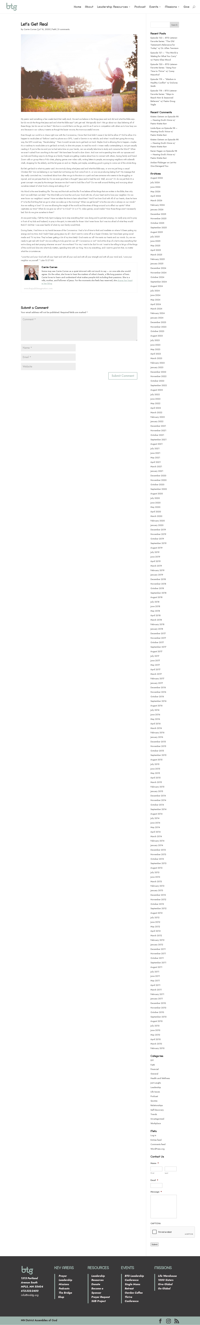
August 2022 (157, 389)
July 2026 (155, 182)
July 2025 (155, 236)
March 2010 (156, 1043)
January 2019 (157, 574)
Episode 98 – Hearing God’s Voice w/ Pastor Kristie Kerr (164, 120)
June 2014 (155, 822)
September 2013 (158, 863)
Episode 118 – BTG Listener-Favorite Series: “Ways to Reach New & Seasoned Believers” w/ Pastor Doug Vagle (164, 97)
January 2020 (157, 525)
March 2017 (156, 674)
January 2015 (157, 791)
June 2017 (155, 660)
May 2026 (155, 191)
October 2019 (157, 538)
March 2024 (156, 308)
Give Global (165, 1284)
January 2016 (157, 737)
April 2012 (156, 931)
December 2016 (158, 687)
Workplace (156, 1123)
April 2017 (155, 669)
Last (166, 1173)
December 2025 (158, 214)
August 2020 (157, 493)
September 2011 (158, 962)
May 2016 (155, 719)
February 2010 (157, 1048)
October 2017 (157, 642)
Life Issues (155, 1091)
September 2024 (159, 281)
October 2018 (157, 588)
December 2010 (158, 1003)
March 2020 (156, 516)
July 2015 (155, 764)
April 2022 (156, 407)
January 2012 (157, 944)
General (154, 1073)
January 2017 (157, 683)
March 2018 (156, 619)
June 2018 (155, 606)
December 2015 (158, 741)
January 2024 (157, 317)
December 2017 (158, 633)
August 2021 (157, 443)
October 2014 (157, 804)
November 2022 (158, 376)
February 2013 (157, 885)
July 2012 (155, 917)
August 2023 (157, 335)
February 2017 (157, 678)
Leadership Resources (112, 7)
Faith (54, 29)
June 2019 (155, 556)
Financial (155, 1069)
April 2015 (155, 777)
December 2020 (158, 475)
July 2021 (155, 448)
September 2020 (159, 489)
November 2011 (158, 953)
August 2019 (157, 547)
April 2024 (156, 304)
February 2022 (158, 417)
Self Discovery (157, 1109)
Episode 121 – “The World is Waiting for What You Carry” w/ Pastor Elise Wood (164, 56)
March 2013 (156, 881)
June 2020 (155, 502)
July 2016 (155, 710)
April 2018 (155, 615)
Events (153, 7)
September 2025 (159, 227)
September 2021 (158, 439)
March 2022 (156, 412)
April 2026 (156, 195)
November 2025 (158, 218)
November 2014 (158, 800)
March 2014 (156, 836)
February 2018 (157, 624)
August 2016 (157, 705)
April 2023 (156, 353)
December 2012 (158, 894)
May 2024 (155, 299)
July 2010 (155, 1025)
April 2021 (156, 462)
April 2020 (156, 511)
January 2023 (157, 367)
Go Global (164, 1288)
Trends (154, 1114)
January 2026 (157, 209)
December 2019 (158, 529)
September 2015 (158, 755)
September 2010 (158, 1016)
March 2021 (156, 466)
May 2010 (155, 1034)
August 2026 (157, 177)
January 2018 (157, 628)
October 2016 (157, 696)
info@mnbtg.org (30, 1295)
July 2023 (155, 340)
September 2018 (158, 592)
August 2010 (157, 1021)
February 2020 (158, 520)
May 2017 (155, 664)
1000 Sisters (165, 1280)
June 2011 (155, 976)
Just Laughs (156, 1082)
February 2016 (157, 732)
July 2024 (155, 290)
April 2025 (156, 250)
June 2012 (155, 922)
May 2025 (155, 245)
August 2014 (157, 813)
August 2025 (157, 232)
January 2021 (157, 471)
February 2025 (158, 259)
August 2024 (157, 286)
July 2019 (155, 552)
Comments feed (158, 1144)
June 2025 (155, 241)
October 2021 (157, 435)
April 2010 (156, 1039)
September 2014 (158, 809)
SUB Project (98, 1301)
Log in (153, 1135)
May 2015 (155, 773)
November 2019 (158, 534)
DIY (152, 1060)
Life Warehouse (167, 1276)
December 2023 (158, 322)
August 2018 (156, 597)
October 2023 (157, 331)
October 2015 (157, 750)
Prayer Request (100, 1297)
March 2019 (156, 565)
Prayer (62, 1276)
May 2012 (155, 926)
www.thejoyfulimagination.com (38, 288)
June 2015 (155, 768)
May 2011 (155, 980)
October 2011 (157, 958)
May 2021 (155, 457)
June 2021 (155, 453)
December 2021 (158, 425)
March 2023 (156, 358)
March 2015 (156, 782)
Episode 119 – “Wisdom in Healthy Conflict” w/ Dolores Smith (164, 83)
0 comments (64, 29)
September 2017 (158, 646)
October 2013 (157, 858)
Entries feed (156, 1139)
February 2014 (157, 840)
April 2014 (156, 831)
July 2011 (155, 971)
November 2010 (158, 1007)
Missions (171, 7)
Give (186, 7)
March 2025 (156, 254)
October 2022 (157, 380)
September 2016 (158, 701)
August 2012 (157, 912)
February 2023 (158, 362)
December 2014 (158, 795)
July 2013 (155, 872)
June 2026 (155, 187)
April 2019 (156, 561)
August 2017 (156, 651)
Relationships (157, 1105)
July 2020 (155, 498)
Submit (154, 1244)
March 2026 (156, 200)
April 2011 (155, 985)
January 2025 (157, 263)
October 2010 (157, 1012)
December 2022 (158, 371)
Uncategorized (157, 1118)
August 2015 (156, 759)
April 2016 (156, 723)
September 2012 (158, 908)
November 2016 (158, 692)
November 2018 (158, 583)
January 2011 (157, 998)
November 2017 (158, 638)
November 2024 (158, 272)
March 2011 (156, 989)
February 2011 (157, 994)
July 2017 (155, 656)
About (89, 7)
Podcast (140, 7)
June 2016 (155, 714)
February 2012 (157, 940)
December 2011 (158, 949)
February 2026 (158, 205)
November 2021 (158, 430)
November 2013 (158, 854)
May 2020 (155, 507)
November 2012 (158, 899)
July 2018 (155, 601)
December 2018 (158, 579)
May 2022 (155, 403)
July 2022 (155, 394)
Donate (95, 1284)
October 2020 (157, 484)
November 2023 (158, 326)
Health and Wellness (160, 1078)
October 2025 (157, 223)
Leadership (156, 1087)
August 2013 (156, 867)
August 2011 (156, 967)
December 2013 (158, 849)
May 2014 (155, 827)
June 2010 (155, 1030)
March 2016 (156, 728)
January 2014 (157, 845)
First (152, 1173)
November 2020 (158, 480)
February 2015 (157, 786)
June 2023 (155, 344)
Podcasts (63, 1288)
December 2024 (158, 268)
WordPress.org (157, 1148)
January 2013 (157, 890)
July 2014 (155, 818)
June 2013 (155, 876)
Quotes (154, 1100)
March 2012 (156, 935)
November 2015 (158, 746)
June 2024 (155, 295)
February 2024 (158, 313)
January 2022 (157, 421)
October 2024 (157, 277)
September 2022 (159, 385)
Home (77, 7)
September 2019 (158, 543)
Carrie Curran (30, 29)
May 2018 (155, 610)
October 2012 (157, 904)
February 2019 (157, 570)
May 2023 (155, 349)
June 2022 (155, 398)
